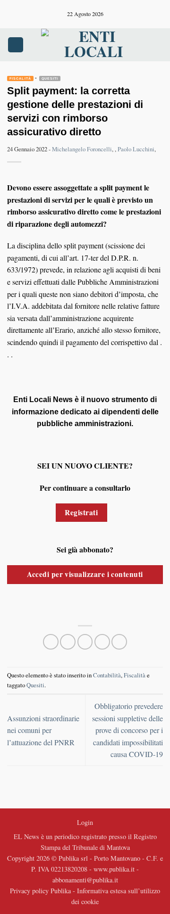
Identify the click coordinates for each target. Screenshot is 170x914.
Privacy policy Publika (40, 890)
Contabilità (107, 675)
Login (85, 822)
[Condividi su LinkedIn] (119, 642)
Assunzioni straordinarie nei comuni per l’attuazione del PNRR (43, 730)
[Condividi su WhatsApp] (51, 642)
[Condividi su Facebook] (68, 642)
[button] (15, 45)
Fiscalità (20, 78)
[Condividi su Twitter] (85, 642)
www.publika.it (114, 869)
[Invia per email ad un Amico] (102, 642)
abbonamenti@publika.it (85, 879)
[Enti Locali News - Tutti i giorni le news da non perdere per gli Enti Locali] (93, 44)
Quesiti (50, 78)
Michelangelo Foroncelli (82, 149)
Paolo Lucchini (136, 149)
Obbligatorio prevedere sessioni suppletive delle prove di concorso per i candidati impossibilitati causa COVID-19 (127, 730)
